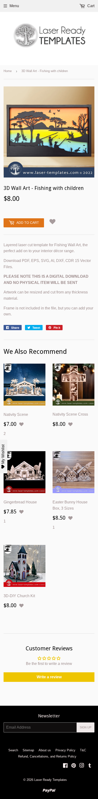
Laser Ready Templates (50, 780)
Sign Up (85, 727)
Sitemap (28, 750)
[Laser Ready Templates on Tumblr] (90, 766)
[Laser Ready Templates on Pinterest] (73, 766)
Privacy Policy (65, 750)
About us (45, 750)
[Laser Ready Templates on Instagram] (81, 766)
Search (13, 750)
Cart (90, 6)
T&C (83, 750)
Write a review (49, 677)
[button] (52, 221)
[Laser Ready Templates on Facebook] (65, 766)
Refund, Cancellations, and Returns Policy (47, 756)
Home (8, 71)
